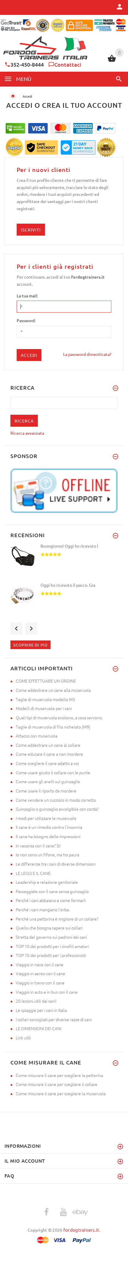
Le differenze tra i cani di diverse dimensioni (56, 864)
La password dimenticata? (87, 354)
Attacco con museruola (36, 736)
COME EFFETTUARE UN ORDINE (46, 681)
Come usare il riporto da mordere (46, 791)
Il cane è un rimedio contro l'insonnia (49, 827)
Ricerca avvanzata (27, 433)
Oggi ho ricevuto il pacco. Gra (67, 585)
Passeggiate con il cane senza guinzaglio (52, 891)
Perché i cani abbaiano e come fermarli (51, 900)
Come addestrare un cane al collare (48, 745)
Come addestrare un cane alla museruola (53, 690)
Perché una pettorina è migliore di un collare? (57, 919)
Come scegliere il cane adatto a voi (47, 763)
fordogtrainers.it (81, 1230)
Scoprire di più (30, 644)
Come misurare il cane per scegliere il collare (56, 1084)
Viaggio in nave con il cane (39, 964)
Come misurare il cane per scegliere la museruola (61, 1093)
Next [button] (31, 628)
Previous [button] (16, 628)
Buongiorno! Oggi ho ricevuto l (69, 545)
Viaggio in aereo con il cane (40, 973)
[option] (64, 562)
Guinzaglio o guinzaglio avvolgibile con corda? (57, 809)
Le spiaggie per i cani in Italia (41, 1010)
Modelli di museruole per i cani (44, 708)
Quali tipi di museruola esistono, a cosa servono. (59, 717)
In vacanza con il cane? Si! (38, 846)
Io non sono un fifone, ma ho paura (47, 855)
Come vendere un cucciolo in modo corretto (56, 800)
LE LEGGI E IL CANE (33, 873)
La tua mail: (27, 295)
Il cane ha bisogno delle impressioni (48, 836)
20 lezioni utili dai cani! (36, 1001)
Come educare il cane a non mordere (49, 754)
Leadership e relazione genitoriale (47, 882)
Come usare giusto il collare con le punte (53, 772)
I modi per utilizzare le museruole (46, 818)
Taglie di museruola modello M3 (45, 699)
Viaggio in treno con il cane (40, 983)
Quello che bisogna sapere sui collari (49, 928)
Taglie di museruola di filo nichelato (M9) (53, 727)
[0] (111, 61)
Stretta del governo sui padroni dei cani (51, 937)
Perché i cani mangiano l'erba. (43, 909)
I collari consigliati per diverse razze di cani (54, 1019)
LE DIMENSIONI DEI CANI (38, 1028)
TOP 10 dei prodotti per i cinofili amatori (52, 946)
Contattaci (67, 64)
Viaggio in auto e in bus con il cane (47, 992)
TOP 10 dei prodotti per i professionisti (51, 955)
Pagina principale (13, 96)
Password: (26, 320)
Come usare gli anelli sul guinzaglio (48, 781)
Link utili (23, 1038)
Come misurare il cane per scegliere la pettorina (59, 1075)
